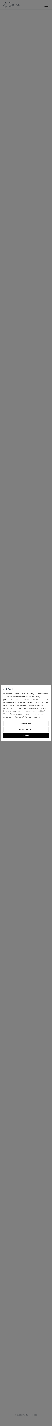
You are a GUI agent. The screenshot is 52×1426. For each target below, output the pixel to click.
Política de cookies (32, 717)
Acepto (26, 735)
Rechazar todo (26, 729)
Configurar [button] (25, 723)
